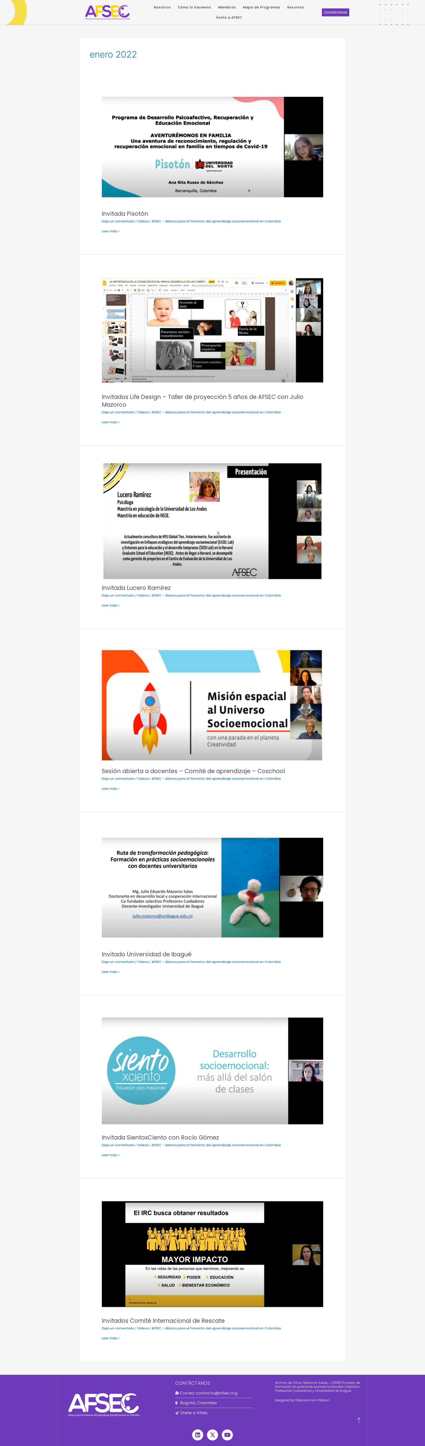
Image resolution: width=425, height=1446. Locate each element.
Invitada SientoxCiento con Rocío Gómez (160, 1138)
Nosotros (162, 7)
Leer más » (110, 231)
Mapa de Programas (261, 7)
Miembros (227, 7)
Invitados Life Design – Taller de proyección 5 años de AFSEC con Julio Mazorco (202, 401)
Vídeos (143, 221)
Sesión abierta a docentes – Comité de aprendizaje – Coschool (193, 771)
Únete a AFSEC (229, 17)
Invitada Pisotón (125, 214)
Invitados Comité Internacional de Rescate (163, 1321)
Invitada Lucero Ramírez (136, 588)
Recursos (295, 7)
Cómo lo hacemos (194, 7)
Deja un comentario (118, 221)
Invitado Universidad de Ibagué (146, 954)
